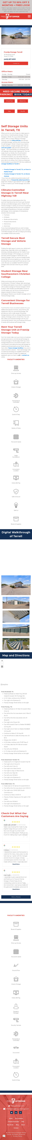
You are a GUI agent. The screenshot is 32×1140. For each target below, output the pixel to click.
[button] (3, 36)
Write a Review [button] (16, 897)
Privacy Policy (17, 1136)
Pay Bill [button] (22, 111)
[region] (16, 672)
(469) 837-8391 (10, 59)
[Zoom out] (2, 663)
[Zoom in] (2, 660)
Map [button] (9, 111)
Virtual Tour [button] (9, 101)
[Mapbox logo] (4, 685)
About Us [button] (22, 101)
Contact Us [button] (16, 63)
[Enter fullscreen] (2, 666)
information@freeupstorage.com (17, 1109)
